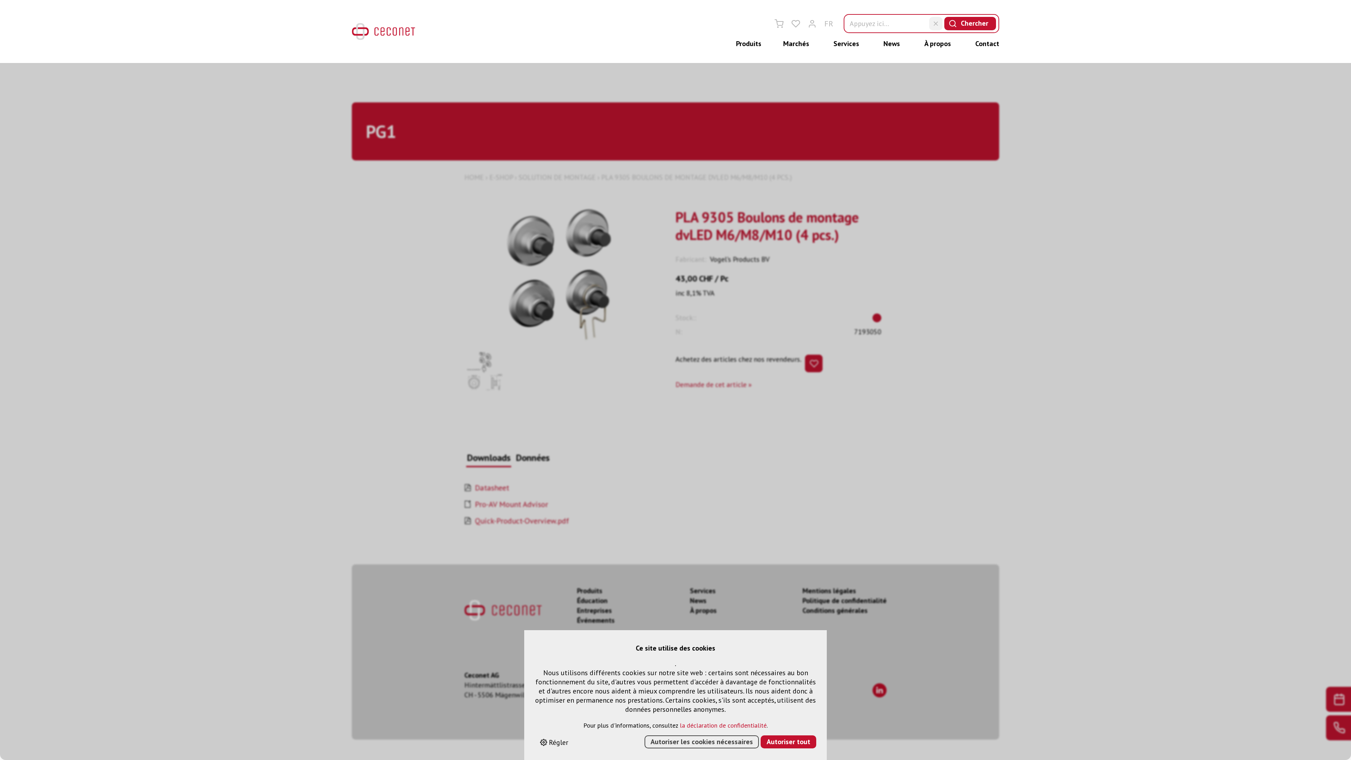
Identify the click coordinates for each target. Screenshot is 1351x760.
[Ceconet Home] (383, 31)
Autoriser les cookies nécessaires (702, 741)
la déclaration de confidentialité (723, 725)
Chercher (974, 23)
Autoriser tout (788, 741)
